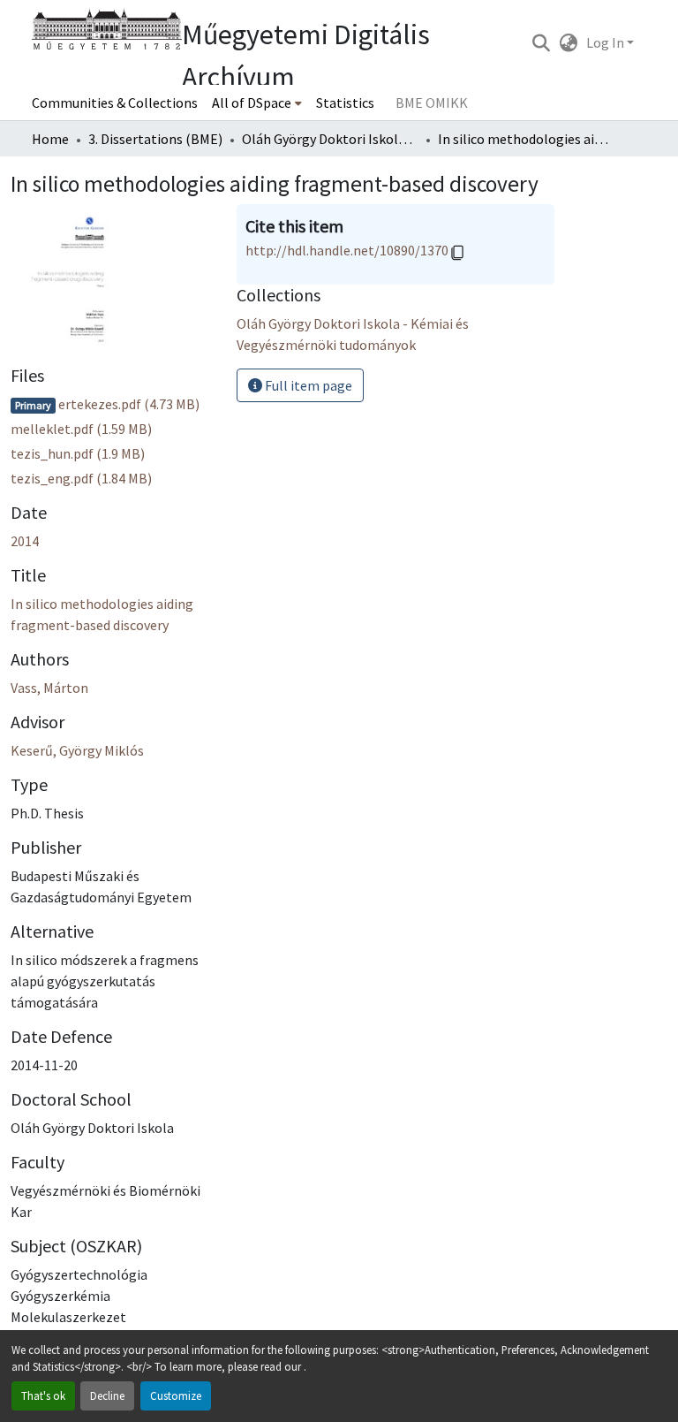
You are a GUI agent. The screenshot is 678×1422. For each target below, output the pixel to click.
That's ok (43, 1395)
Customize (175, 1395)
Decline (107, 1395)
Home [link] (50, 139)
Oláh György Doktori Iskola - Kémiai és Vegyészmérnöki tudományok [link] (330, 139)
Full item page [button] (307, 385)
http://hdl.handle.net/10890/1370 (346, 250)
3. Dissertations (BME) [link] (155, 139)
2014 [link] (25, 541)
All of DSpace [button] (251, 102)
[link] (113, 403)
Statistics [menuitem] (345, 102)
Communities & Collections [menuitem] (115, 102)
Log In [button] (606, 42)
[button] (541, 42)
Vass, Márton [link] (49, 687)
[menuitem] (257, 102)
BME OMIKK (432, 102)
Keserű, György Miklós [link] (77, 750)
